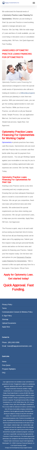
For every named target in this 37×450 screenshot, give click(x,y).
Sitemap (5, 319)
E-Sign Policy (7, 316)
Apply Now (6, 327)
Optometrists (7, 142)
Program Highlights (9, 369)
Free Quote (6, 365)
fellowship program (27, 93)
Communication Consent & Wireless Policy (17, 312)
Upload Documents (9, 323)
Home (4, 361)
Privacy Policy (7, 304)
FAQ (3, 373)
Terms (4, 308)
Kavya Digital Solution (26, 447)
